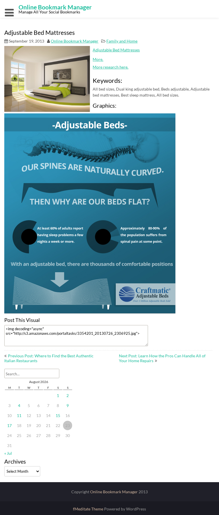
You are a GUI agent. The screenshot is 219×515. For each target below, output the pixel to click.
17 (9, 425)
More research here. (110, 67)
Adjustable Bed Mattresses (116, 49)
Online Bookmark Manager (74, 41)
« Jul (8, 453)
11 (19, 415)
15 (58, 415)
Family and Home (121, 41)
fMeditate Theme (88, 508)
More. (98, 59)
